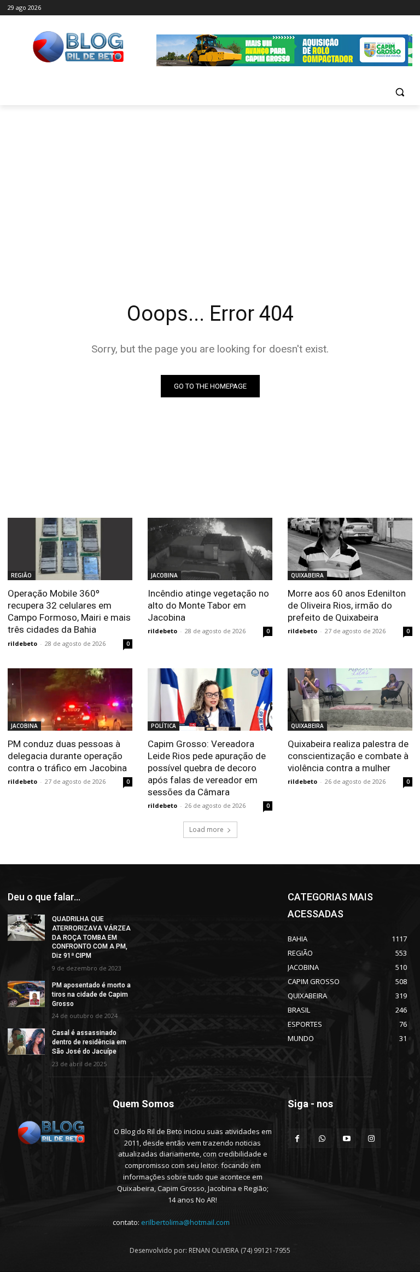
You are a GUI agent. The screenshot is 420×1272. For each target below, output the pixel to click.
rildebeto (22, 643)
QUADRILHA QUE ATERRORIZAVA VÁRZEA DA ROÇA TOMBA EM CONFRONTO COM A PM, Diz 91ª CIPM (91, 937)
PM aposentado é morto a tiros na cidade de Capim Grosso (91, 994)
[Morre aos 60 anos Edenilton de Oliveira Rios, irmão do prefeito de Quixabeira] (350, 549)
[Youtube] (346, 1138)
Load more (206, 829)
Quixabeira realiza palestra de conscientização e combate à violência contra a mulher (348, 755)
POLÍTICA (163, 726)
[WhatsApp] (321, 1138)
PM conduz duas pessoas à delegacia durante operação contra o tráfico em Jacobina (67, 755)
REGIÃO (21, 575)
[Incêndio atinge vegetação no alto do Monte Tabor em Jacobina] (210, 549)
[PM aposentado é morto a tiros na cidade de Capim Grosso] (26, 994)
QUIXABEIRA (307, 575)
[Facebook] (297, 1138)
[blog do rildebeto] (371, 1138)
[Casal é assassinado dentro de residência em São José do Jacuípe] (26, 1041)
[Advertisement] (210, 187)
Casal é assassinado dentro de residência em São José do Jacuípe (89, 1042)
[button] (399, 92)
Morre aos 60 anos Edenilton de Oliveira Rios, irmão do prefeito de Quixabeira (347, 605)
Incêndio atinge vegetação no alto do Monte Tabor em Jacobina (208, 605)
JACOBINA (164, 575)
